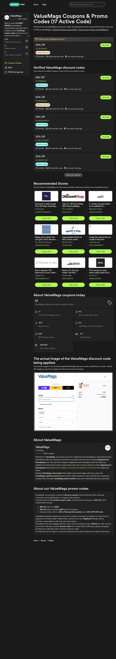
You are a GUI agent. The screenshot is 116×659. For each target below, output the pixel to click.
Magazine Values (86, 468)
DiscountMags (61, 468)
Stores (43, 541)
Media (51, 541)
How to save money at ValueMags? (93, 30)
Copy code (46, 218)
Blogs (44, 4)
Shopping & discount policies (64, 30)
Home (36, 541)
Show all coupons (73, 175)
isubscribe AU (73, 468)
